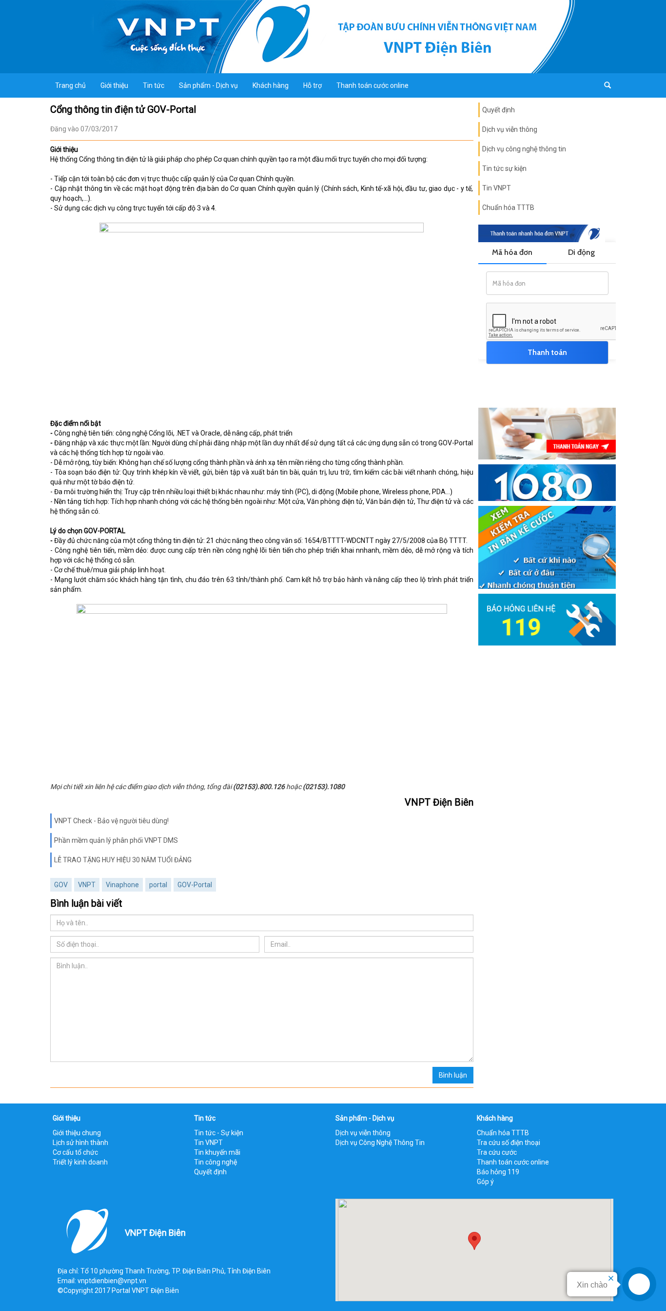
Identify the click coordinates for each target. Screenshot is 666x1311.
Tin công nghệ (215, 1162)
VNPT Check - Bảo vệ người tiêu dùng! (111, 821)
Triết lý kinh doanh (80, 1162)
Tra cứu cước (497, 1152)
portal (158, 885)
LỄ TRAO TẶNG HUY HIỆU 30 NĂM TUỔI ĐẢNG (123, 860)
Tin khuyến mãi (217, 1152)
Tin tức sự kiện (504, 168)
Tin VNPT (496, 188)
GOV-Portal (194, 885)
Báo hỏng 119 (498, 1172)
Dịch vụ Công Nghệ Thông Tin (380, 1142)
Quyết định (498, 110)
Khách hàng (271, 85)
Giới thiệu (114, 85)
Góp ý (485, 1182)
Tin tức (153, 85)
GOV (61, 885)
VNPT (87, 885)
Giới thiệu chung (77, 1133)
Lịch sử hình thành (80, 1142)
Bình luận (453, 1075)
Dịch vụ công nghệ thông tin (524, 149)
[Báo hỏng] (547, 619)
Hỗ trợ (312, 85)
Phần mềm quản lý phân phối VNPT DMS (116, 840)
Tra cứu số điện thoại (508, 1142)
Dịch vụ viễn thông (509, 129)
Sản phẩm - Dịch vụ (208, 85)
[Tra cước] (547, 547)
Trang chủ (70, 85)
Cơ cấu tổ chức (75, 1152)
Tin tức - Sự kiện (218, 1133)
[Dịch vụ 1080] (547, 482)
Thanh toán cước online (372, 85)
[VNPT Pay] (547, 433)
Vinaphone (122, 885)
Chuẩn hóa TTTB (508, 207)
